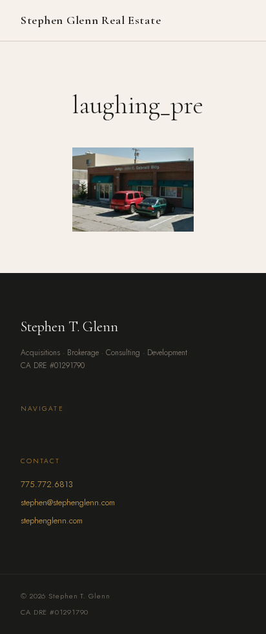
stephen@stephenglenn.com (68, 502)
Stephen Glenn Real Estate (91, 20)
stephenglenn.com (52, 520)
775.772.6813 (47, 484)
